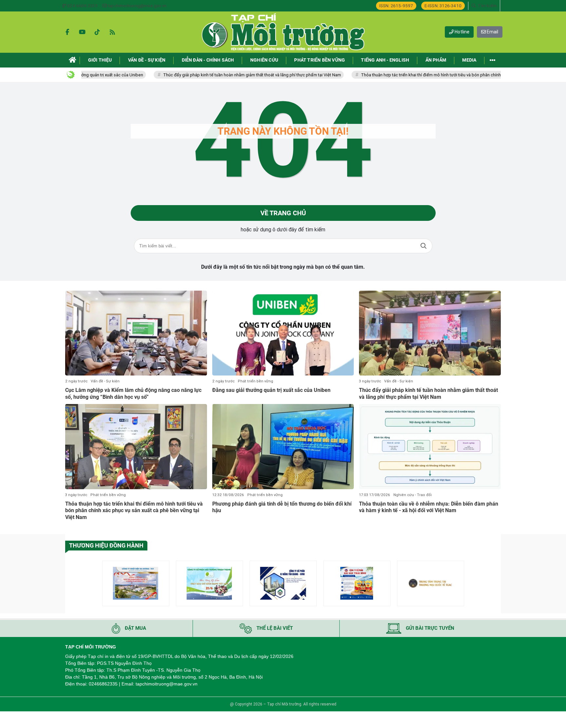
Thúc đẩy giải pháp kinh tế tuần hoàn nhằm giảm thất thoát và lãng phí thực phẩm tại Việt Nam (222, 74)
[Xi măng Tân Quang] (283, 583)
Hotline (461, 31)
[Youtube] (82, 32)
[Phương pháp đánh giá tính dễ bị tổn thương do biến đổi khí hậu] (283, 446)
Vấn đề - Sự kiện (105, 381)
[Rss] (112, 32)
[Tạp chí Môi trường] (283, 32)
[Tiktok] (97, 32)
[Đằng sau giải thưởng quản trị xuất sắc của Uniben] (283, 333)
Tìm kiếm (423, 246)
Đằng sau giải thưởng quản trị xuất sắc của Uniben (271, 390)
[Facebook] (67, 32)
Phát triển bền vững (255, 381)
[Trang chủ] (72, 60)
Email (492, 31)
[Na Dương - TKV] (135, 583)
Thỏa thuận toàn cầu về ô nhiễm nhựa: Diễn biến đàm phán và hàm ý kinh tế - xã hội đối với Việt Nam (428, 507)
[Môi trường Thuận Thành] (209, 583)
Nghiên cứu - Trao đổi (412, 495)
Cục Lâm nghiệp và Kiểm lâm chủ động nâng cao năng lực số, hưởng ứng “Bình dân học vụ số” (133, 393)
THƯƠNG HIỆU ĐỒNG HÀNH (106, 545)
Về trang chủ (283, 213)
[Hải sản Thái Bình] (356, 583)
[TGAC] (430, 583)
